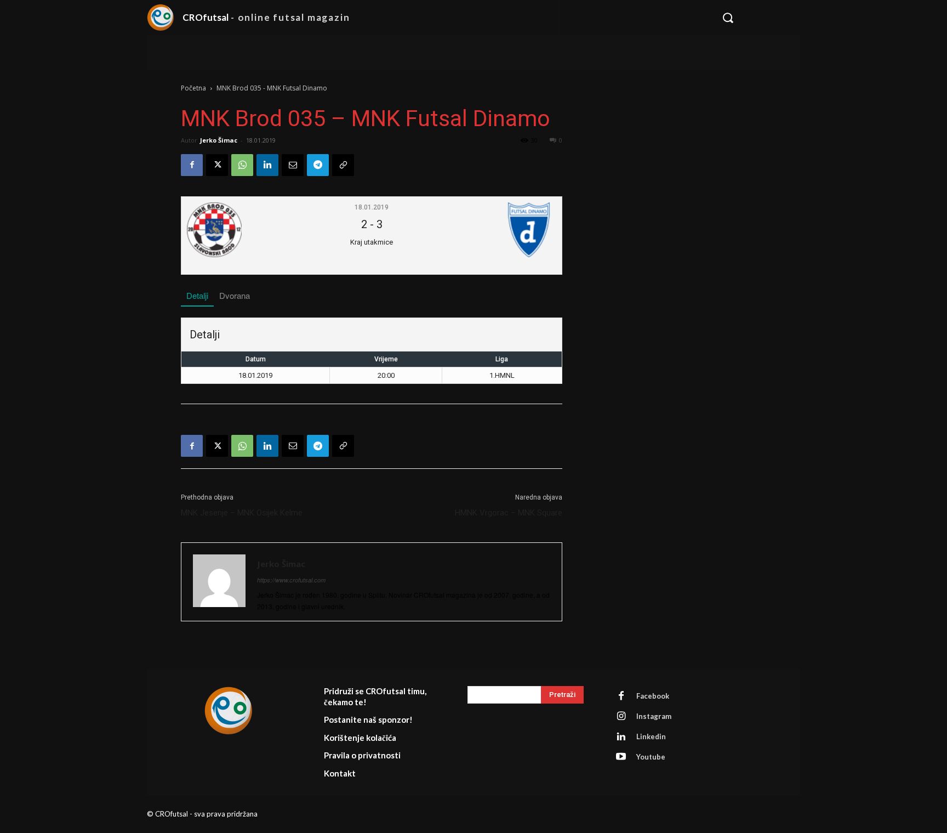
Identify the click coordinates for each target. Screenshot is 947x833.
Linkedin (651, 736)
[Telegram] (318, 165)
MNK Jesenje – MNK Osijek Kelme (242, 513)
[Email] (293, 165)
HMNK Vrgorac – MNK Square (508, 513)
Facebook (652, 696)
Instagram (653, 716)
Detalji (197, 295)
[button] (755, 17)
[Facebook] (192, 165)
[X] (217, 165)
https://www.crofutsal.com (291, 580)
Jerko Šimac (218, 140)
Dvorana (234, 295)
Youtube (650, 756)
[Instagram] (621, 716)
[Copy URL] (343, 165)
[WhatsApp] (242, 165)
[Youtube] (621, 757)
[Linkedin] (267, 165)
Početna (193, 88)
